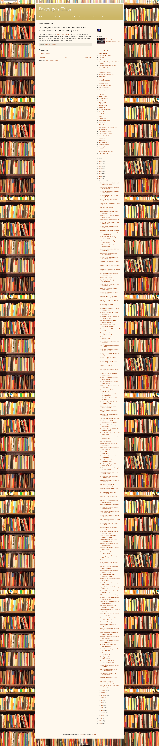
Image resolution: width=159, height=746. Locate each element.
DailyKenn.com (103, 70)
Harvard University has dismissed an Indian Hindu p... (109, 591)
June (102, 703)
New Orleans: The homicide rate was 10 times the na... (109, 602)
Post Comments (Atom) (52, 60)
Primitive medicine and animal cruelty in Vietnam (108, 406)
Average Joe (111, 39)
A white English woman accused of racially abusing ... (109, 378)
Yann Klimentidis (103, 153)
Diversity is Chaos (55, 9)
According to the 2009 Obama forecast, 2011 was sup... (108, 493)
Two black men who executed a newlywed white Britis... (108, 297)
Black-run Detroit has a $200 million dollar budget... (109, 686)
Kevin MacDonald (103, 98)
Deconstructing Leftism (105, 72)
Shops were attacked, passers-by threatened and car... (108, 497)
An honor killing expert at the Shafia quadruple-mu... (109, 637)
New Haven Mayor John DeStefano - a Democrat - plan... (109, 402)
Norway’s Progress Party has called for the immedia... (109, 544)
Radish (100, 116)
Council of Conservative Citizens (107, 65)
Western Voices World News (106, 151)
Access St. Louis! (103, 51)
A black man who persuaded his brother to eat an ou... (108, 200)
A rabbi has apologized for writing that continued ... (109, 293)
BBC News (101, 57)
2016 (100, 166)
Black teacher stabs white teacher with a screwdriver (110, 329)
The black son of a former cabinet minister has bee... (109, 501)
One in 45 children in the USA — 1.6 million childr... (110, 433)
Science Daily (102, 123)
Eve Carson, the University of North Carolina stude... (109, 370)
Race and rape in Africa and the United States (108, 444)
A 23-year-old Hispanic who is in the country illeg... (109, 386)
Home (65, 57)
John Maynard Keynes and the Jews (109, 230)
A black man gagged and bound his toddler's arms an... (109, 192)
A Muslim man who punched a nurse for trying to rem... (109, 245)
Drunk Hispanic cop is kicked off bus (109, 219)
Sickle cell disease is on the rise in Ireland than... (109, 452)
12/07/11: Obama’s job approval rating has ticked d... (108, 645)
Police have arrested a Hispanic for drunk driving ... (109, 390)
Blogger (94, 734)
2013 (100, 173)
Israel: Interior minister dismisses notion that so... (109, 563)
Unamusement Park (104, 144)
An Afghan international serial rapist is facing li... (109, 345)
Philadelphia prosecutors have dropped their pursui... (108, 625)
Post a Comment (45, 53)
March (102, 710)
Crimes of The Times (104, 68)
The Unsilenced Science (105, 136)
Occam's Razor (102, 112)
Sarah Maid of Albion (104, 120)
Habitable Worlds (103, 83)
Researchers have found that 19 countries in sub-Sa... (108, 618)
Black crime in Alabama (106, 560)
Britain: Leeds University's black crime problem (108, 362)
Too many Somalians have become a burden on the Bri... (109, 567)
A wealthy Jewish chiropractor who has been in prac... (109, 649)
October (103, 692)
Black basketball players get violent (109, 504)
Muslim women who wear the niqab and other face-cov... (109, 468)
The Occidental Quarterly (105, 134)
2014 (100, 171)
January (103, 715)
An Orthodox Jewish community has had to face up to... (109, 511)
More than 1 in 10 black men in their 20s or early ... (109, 262)
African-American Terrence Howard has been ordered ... (109, 641)
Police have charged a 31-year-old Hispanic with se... (109, 552)
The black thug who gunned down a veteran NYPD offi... (109, 464)
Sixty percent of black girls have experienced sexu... (108, 674)
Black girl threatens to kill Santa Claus (108, 410)
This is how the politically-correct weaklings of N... (109, 415)
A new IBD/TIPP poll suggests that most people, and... (109, 284)
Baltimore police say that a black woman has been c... (108, 678)
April (102, 707)
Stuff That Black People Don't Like (108, 127)
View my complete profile (113, 41)
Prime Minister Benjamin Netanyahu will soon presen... (109, 629)
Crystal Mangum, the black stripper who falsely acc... (109, 614)
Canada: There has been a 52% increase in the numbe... (108, 366)
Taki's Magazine (103, 129)
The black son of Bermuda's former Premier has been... (109, 301)
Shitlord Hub (102, 125)
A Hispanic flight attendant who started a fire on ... (108, 305)
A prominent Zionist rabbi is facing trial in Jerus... (109, 587)
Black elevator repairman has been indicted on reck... (109, 337)
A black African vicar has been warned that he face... (108, 358)
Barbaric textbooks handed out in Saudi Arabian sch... (108, 253)
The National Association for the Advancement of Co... (108, 670)
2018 (100, 161)
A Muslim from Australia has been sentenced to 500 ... (109, 653)
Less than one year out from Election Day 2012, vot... (110, 524)
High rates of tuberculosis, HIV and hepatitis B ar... (109, 249)
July (102, 700)
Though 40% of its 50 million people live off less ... (110, 266)
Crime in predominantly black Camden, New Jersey (108, 536)
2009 (100, 721)
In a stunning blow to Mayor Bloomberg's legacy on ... (107, 575)
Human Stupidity (103, 90)
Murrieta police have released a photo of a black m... (110, 204)
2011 (100, 178)
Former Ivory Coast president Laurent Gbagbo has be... (110, 456)
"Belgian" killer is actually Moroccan (110, 418)
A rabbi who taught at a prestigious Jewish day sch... (109, 398)
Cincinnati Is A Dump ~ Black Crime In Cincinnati (109, 62)
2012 (100, 176)
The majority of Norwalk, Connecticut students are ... (108, 208)
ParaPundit (101, 114)
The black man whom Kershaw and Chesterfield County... (109, 183)
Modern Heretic (103, 105)
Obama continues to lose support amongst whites (108, 374)
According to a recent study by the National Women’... (109, 472)
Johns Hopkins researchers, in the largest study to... (109, 212)
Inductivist (101, 92)
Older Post (88, 57)
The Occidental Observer (105, 131)
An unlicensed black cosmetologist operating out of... (109, 571)
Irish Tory (101, 94)
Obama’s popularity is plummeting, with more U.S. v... (109, 540)
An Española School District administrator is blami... (107, 325)
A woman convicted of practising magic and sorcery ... (109, 507)
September (103, 695)
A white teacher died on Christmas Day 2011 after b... (109, 227)
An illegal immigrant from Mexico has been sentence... (109, 394)
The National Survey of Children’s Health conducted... (109, 429)
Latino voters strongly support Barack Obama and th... (110, 270)
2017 (100, 163)
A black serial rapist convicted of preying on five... (108, 437)
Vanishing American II (105, 147)
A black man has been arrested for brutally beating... (109, 382)
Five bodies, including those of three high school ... (109, 341)
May (102, 705)
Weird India (102, 149)
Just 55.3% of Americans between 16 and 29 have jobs (110, 187)
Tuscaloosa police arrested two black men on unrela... (109, 216)
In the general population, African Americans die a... (109, 532)
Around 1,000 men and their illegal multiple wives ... (109, 354)
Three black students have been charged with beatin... (108, 460)
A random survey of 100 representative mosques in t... (108, 421)
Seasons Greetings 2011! (106, 277)
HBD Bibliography (103, 87)
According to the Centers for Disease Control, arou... (109, 548)
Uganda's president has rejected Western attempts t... (108, 280)
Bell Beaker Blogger (104, 60)
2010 (100, 718)
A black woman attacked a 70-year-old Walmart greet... (109, 258)
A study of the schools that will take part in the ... (109, 665)
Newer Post (42, 57)
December (103, 181)
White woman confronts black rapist (109, 595)
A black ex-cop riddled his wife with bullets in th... (109, 516)
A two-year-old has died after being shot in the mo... (109, 222)
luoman (82, 734)
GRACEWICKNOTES (105, 81)
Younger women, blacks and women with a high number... (109, 333)
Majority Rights (103, 103)
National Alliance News (105, 109)
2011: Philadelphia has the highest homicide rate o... (109, 237)
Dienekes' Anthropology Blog (106, 74)
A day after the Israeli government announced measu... (109, 350)
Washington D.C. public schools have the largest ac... (110, 579)
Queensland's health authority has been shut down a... (109, 489)
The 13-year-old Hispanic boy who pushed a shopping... (109, 657)
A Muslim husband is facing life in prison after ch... (109, 313)
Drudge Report (102, 76)
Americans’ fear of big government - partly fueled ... (109, 448)
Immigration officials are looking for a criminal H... (109, 481)
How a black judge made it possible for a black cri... (109, 309)
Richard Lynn (102, 118)
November (103, 690)
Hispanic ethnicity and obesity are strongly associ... (109, 425)
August (103, 697)
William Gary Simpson (63, 34)
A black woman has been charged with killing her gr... (109, 233)
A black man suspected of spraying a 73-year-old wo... (109, 241)
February (103, 713)
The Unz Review (103, 138)
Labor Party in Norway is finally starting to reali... (108, 288)
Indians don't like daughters (107, 622)
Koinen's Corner (103, 101)
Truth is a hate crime (104, 142)
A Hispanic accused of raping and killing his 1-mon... (109, 196)
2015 (100, 168)
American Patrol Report (105, 55)
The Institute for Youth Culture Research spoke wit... (108, 321)
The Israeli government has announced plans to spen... (107, 485)
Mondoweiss (102, 107)
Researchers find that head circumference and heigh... (107, 661)
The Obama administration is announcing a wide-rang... (107, 682)
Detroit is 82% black (105, 441)
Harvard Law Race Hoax (105, 85)
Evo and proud (102, 79)
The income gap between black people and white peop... (108, 606)
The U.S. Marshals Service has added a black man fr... (110, 520)
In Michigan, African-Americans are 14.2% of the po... (109, 317)
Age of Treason (103, 53)
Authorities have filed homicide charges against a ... (108, 528)
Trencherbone (102, 140)
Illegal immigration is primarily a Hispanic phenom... (109, 633)
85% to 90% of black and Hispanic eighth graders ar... (109, 476)
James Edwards (103, 96)
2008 (100, 723)
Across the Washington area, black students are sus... (109, 274)
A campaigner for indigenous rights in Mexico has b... (110, 556)
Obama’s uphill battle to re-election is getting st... (110, 610)
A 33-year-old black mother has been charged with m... (109, 598)
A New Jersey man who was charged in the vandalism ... (109, 583)
